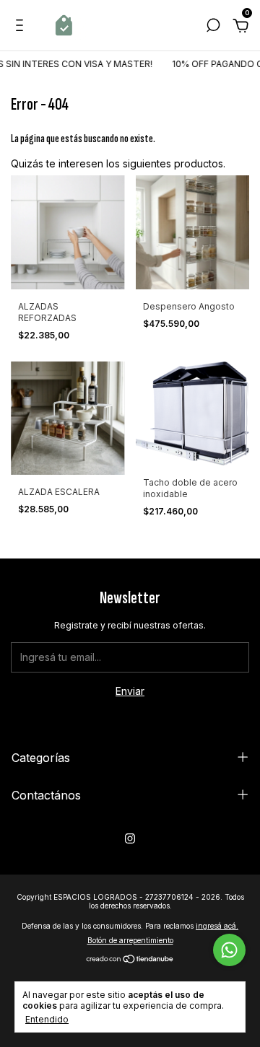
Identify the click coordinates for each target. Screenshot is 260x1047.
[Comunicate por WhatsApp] (229, 950)
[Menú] (22, 27)
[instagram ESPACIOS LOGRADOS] (130, 838)
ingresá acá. (217, 925)
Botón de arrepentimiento (130, 940)
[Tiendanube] (130, 960)
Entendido (47, 1019)
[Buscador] (213, 27)
